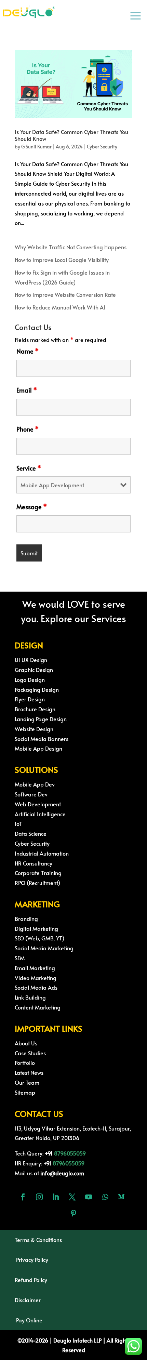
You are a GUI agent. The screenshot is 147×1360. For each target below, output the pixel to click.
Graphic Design (34, 669)
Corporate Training (38, 872)
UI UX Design (31, 659)
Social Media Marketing (44, 948)
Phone (27, 429)
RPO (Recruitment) (37, 882)
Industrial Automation (42, 853)
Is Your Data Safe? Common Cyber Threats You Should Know (71, 135)
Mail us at (49, 1173)
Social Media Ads (36, 987)
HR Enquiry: (34, 1163)
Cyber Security (102, 146)
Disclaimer (28, 1300)
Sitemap (25, 1092)
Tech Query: (34, 1153)
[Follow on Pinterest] (73, 1213)
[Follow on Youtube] (88, 1197)
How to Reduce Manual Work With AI (60, 307)
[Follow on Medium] (121, 1197)
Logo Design (30, 679)
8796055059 (70, 1153)
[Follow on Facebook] (23, 1197)
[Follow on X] (72, 1197)
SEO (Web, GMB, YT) (39, 938)
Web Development (38, 804)
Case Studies (30, 1053)
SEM (20, 958)
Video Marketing (35, 977)
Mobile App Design (38, 748)
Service (28, 468)
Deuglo (73, 1340)
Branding (26, 918)
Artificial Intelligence (40, 814)
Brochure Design (35, 709)
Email (26, 390)
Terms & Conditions (38, 1239)
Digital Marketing (36, 928)
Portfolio (25, 1062)
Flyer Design (30, 699)
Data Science (30, 833)
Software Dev (31, 794)
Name (27, 351)
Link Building (30, 997)
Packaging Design (37, 689)
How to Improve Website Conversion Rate (65, 294)
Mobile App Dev (35, 784)
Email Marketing (35, 968)
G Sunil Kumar (36, 146)
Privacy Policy (32, 1259)
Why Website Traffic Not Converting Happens (70, 247)
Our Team (27, 1082)
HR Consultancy (33, 863)
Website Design (34, 728)
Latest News (29, 1072)
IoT (18, 823)
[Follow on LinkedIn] (56, 1197)
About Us (26, 1043)
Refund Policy (31, 1279)
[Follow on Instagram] (39, 1197)
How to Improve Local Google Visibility (62, 259)
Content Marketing (38, 1007)
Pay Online (29, 1320)
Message (31, 506)
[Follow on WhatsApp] (105, 1197)
